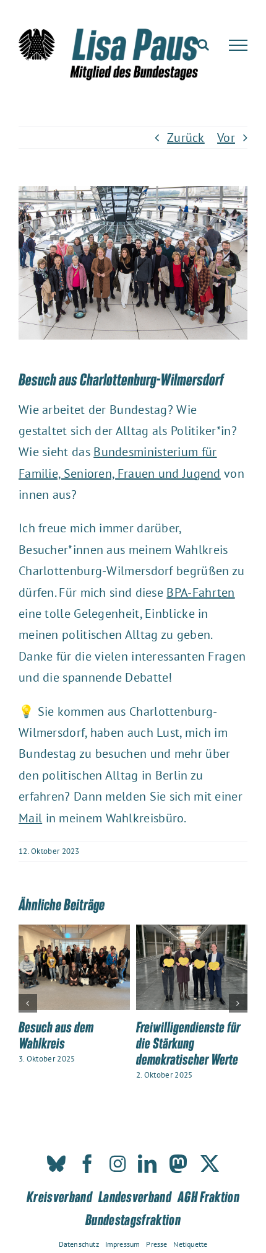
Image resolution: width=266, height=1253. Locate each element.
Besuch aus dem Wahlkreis (56, 1035)
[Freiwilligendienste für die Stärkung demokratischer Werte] (191, 933)
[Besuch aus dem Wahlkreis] (74, 933)
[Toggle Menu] (238, 45)
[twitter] (209, 1163)
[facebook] (87, 1163)
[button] (28, 1003)
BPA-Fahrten (200, 592)
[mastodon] (178, 1163)
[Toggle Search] (203, 44)
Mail (30, 818)
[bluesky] (56, 1163)
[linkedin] (147, 1163)
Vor (226, 138)
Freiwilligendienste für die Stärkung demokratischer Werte (188, 1043)
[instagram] (117, 1163)
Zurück (186, 138)
